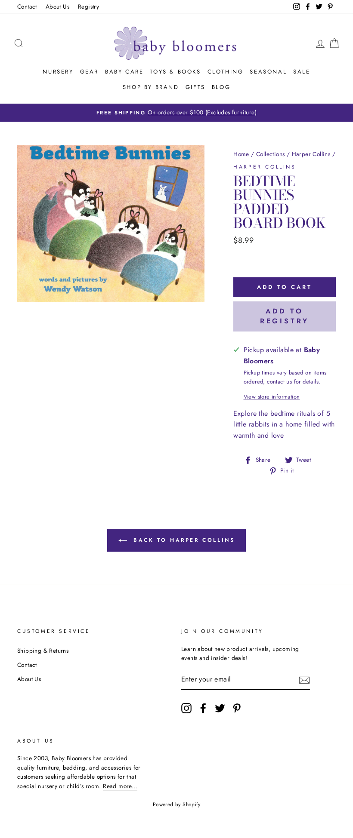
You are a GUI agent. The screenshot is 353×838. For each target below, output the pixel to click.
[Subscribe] (304, 679)
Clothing (225, 72)
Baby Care (124, 72)
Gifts (195, 87)
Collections (270, 154)
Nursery (58, 72)
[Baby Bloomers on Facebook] (203, 708)
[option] (176, 112)
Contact (27, 6)
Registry (88, 6)
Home (241, 154)
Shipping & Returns (42, 650)
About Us (57, 6)
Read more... (120, 786)
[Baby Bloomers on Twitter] (220, 708)
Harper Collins (311, 154)
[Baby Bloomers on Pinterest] (237, 708)
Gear (89, 72)
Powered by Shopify (176, 804)
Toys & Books (175, 72)
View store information (272, 397)
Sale (301, 72)
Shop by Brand (151, 87)
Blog (221, 87)
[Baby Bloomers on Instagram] (186, 708)
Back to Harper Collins (182, 540)
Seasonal (268, 72)
